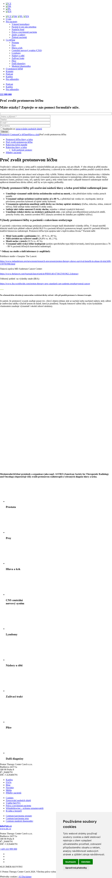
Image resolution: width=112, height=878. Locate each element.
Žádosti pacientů (19, 37)
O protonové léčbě (14, 69)
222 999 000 (6, 94)
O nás (8, 19)
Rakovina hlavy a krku (16, 147)
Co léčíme (10, 40)
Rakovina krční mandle (16, 144)
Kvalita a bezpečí (14, 811)
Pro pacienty (11, 21)
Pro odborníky (12, 79)
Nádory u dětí (18, 55)
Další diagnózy (19, 63)
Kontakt (9, 71)
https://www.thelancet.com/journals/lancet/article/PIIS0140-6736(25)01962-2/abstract (39, 273)
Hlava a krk (17, 48)
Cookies (9, 798)
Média (9, 790)
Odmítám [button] (85, 862)
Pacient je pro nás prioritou (24, 27)
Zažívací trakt (18, 58)
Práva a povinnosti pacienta (24, 32)
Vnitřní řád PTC (13, 803)
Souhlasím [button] (70, 862)
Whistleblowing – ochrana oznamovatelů (24, 808)
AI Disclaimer (25, 876)
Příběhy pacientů (13, 152)
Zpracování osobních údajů (18, 800)
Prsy (14, 45)
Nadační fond (18, 29)
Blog (8, 785)
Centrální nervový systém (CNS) (27, 50)
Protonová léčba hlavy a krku (19, 139)
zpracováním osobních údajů (29, 129)
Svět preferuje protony (22, 150)
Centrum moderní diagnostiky (19, 821)
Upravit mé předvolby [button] (76, 868)
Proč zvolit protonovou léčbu (19, 142)
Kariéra (9, 76)
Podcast (9, 74)
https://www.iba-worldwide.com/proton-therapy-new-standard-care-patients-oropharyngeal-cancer (45, 283)
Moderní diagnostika (21, 66)
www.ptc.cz (5, 828)
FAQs (8, 782)
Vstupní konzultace (20, 24)
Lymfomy (16, 53)
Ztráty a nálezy (18, 34)
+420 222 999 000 (8, 849)
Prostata (15, 42)
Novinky (10, 787)
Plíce (14, 61)
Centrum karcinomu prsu (17, 818)
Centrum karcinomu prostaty (19, 816)
